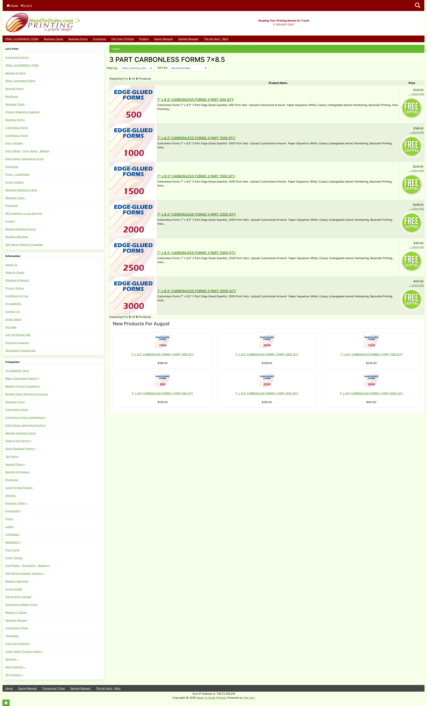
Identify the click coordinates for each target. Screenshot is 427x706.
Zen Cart (249, 697)
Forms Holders (14, 182)
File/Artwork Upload (18, 596)
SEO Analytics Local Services (23, 213)
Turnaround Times (16, 628)
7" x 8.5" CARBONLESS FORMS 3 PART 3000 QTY (196, 291)
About (9, 688)
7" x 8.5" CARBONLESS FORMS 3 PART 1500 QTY (196, 176)
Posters (144, 39)
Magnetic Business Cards (21, 190)
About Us (11, 264)
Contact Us (12, 311)
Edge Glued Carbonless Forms (24, 158)
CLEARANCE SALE (17, 370)
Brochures (11, 96)
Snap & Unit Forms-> (18, 440)
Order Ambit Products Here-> (23, 651)
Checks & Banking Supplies (22, 112)
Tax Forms (11, 456)
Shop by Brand (14, 272)
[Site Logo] (73, 22)
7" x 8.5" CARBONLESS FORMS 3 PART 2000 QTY (196, 214)
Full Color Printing (122, 39)
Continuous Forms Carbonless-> (25, 417)
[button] (418, 5)
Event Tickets (14, 558)
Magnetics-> (13, 542)
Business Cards (53, 39)
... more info (416, 94)
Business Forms (78, 39)
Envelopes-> (13, 511)
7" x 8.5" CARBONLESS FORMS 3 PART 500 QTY (195, 100)
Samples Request (16, 620)
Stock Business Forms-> (20, 448)
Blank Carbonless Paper (20, 80)
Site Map (11, 327)
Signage (10, 495)
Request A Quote (16, 612)
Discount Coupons (17, 342)
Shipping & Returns (17, 280)
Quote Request (163, 39)
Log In (27, 5)
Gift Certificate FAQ (17, 334)
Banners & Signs (15, 73)
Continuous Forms (16, 135)
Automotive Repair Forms (21, 604)
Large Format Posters (19, 487)
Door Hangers (14, 143)
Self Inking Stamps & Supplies (24, 244)
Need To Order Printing (211, 697)
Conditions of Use (16, 296)
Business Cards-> (16, 503)
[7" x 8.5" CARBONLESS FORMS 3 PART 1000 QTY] (133, 142)
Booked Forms (14, 88)
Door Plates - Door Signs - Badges (27, 151)
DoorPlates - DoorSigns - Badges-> (27, 565)
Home (14, 5)
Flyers (9, 518)
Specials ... (12, 659)
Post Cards (12, 550)
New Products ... (15, 667)
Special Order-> (15, 464)
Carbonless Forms (16, 127)
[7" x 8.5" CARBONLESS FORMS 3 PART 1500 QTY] (133, 180)
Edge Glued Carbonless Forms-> (25, 425)
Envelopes (99, 39)
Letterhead (12, 534)
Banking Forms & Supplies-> (22, 386)
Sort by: (163, 67)
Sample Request (188, 39)
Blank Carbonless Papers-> (22, 378)
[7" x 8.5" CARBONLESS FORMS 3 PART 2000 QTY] (133, 219)
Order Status (13, 319)
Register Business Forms (20, 229)
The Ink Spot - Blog (216, 39)
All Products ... (14, 674)
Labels (9, 526)
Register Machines (16, 236)
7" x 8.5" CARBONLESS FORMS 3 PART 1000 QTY (196, 138)
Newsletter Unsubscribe (20, 350)
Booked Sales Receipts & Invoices (26, 394)
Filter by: (112, 68)
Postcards (11, 205)
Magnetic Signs (15, 198)
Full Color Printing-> (17, 643)
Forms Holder (13, 589)
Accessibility (13, 303)
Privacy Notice (14, 288)
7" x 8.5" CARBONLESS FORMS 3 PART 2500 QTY (196, 253)
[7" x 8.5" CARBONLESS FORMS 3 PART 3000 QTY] (133, 295)
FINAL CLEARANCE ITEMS (22, 39)
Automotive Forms (17, 57)
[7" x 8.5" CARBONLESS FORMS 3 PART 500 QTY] (133, 104)
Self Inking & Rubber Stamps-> (24, 573)
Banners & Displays (17, 472)
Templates (11, 635)
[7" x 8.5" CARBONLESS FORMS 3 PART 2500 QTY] (133, 257)
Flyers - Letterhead (17, 174)
